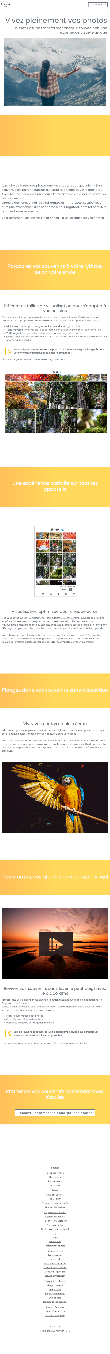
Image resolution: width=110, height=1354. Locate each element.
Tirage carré (55, 1289)
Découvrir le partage (55, 1271)
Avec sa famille (55, 1251)
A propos (55, 1167)
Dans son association (55, 1263)
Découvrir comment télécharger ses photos (55, 1113)
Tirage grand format (55, 1293)
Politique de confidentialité (55, 1203)
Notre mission (55, 1181)
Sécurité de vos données (55, 1302)
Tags (55, 1233)
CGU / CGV (55, 1199)
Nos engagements (55, 1173)
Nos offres (55, 1185)
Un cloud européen (55, 1315)
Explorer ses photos (55, 1216)
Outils (55, 1237)
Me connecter (98, 4)
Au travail (55, 1259)
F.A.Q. (55, 1189)
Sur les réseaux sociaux (55, 1267)
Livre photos (55, 1297)
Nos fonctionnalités (55, 1207)
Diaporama (55, 1241)
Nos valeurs (55, 1177)
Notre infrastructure (55, 1311)
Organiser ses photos (55, 1212)
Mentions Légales (55, 1194)
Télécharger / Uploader (55, 1220)
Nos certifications (55, 1307)
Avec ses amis (55, 1255)
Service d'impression (55, 1275)
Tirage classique (55, 1285)
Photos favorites (55, 1225)
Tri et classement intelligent (55, 1229)
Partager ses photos (55, 1245)
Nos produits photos (55, 1281)
